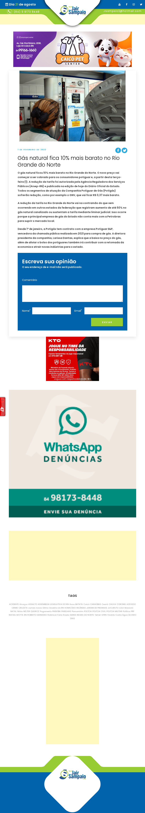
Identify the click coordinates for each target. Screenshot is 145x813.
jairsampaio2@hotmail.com (121, 11)
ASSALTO (32, 604)
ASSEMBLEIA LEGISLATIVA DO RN (53, 604)
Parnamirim (77, 611)
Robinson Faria (55, 614)
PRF (132, 611)
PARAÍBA (56, 611)
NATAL (13, 611)
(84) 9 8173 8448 (27, 11)
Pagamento (46, 611)
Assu (72, 604)
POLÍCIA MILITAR (114, 611)
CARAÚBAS (95, 604)
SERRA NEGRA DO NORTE (82, 614)
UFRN (104, 614)
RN (25, 614)
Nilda (20, 611)
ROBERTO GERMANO (37, 614)
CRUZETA (23, 607)
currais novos (35, 607)
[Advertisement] (72, 555)
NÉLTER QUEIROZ (31, 611)
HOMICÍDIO (70, 607)
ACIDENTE (14, 604)
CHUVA (112, 604)
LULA (121, 607)
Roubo (66, 614)
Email (78, 311)
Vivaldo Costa (114, 614)
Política (126, 611)
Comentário (29, 280)
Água (125, 614)
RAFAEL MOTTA (16, 614)
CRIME (15, 607)
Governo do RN (56, 607)
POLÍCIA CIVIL (99, 611)
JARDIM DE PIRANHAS (96, 607)
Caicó (86, 604)
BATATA (79, 604)
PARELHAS (66, 611)
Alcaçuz (23, 604)
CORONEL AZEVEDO (126, 604)
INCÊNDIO (81, 607)
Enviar (107, 322)
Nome (26, 311)
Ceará (105, 604)
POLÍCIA (88, 611)
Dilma (45, 607)
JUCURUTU (113, 607)
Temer (98, 614)
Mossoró (128, 607)
